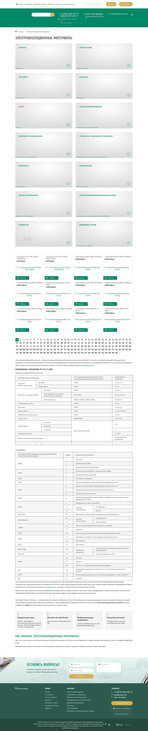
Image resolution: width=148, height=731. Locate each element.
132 (116, 349)
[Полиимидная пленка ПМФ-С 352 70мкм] (29, 320)
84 (68, 346)
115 (58, 349)
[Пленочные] (104, 86)
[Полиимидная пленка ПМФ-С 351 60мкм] (29, 294)
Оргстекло (70, 705)
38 (27, 343)
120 (75, 349)
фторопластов (89, 365)
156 (82, 353)
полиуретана (51, 587)
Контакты (58, 4)
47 (58, 343)
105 (24, 349)
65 (120, 343)
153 (72, 353)
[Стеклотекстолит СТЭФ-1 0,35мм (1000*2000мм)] (59, 268)
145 (44, 353)
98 (116, 346)
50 (68, 343)
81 (58, 346)
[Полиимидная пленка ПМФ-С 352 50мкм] (88, 294)
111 (44, 349)
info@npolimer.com (119, 14)
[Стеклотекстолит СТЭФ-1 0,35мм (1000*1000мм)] (29, 268)
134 (123, 349)
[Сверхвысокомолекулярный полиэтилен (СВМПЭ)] (104, 204)
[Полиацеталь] (43, 234)
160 (96, 353)
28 (109, 340)
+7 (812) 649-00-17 (69, 13)
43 (44, 343)
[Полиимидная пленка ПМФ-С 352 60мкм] (117, 294)
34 (130, 340)
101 (127, 346)
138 (20, 353)
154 (75, 353)
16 (68, 340)
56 (89, 343)
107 (31, 349)
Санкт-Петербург (94, 14)
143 (37, 353)
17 (72, 340)
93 (99, 346)
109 (37, 349)
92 (96, 346)
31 (120, 340)
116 (62, 349)
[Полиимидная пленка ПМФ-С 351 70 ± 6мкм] (59, 294)
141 (31, 353)
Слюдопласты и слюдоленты (76, 694)
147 (51, 353)
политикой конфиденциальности (105, 677)
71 (24, 346)
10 (48, 340)
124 (89, 349)
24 (96, 340)
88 (82, 346)
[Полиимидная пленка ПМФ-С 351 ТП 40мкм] (88, 320)
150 (61, 353)
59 (99, 343)
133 (120, 349)
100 (123, 346)
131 (113, 349)
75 (38, 346)
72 (27, 346)
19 (78, 340)
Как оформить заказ (51, 705)
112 (48, 349)
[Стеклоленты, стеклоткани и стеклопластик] (104, 145)
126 (96, 349)
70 (20, 346)
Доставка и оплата (40, 4)
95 (106, 346)
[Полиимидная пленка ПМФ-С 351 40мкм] (88, 268)
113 (51, 349)
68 (130, 343)
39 (31, 343)
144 (41, 353)
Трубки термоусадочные (75, 692)
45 (51, 343)
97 (113, 346)
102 (130, 346)
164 (109, 353)
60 (103, 343)
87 (79, 346)
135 (126, 349)
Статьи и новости (51, 697)
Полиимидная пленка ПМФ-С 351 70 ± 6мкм (58, 283)
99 (120, 346)
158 (89, 353)
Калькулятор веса (69, 4)
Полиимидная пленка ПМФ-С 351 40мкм (89, 256)
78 (48, 346)
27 (106, 340)
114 (55, 349)
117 (65, 349)
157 (85, 353)
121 (79, 349)
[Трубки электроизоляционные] (104, 115)
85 (72, 346)
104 (20, 349)
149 (58, 353)
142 (34, 353)
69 (17, 346)
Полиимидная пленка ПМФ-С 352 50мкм (88, 282)
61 (106, 343)
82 (62, 346)
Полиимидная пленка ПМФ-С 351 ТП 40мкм (87, 309)
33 (127, 340)
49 (65, 343)
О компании (28, 4)
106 (27, 349)
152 (68, 353)
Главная (47, 692)
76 (41, 346)
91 (92, 346)
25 (99, 340)
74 (34, 346)
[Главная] (16, 31)
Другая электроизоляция (75, 703)
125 (92, 349)
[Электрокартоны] (104, 175)
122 (82, 349)
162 (102, 353)
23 (92, 340)
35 (17, 343)
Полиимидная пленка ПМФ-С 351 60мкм (30, 282)
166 (116, 353)
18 (75, 340)
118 (68, 349)
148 (54, 353)
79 (51, 346)
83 (65, 346)
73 (31, 346)
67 (127, 343)
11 (51, 340)
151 (65, 353)
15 (65, 340)
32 (123, 340)
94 (103, 346)
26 (103, 340)
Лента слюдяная (72, 708)
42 (41, 343)
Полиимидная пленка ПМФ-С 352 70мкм (30, 308)
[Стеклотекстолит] (104, 56)
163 (106, 353)
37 (24, 343)
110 (41, 349)
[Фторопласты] (43, 175)
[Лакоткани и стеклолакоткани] (43, 145)
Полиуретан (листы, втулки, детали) (79, 700)
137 (17, 353)
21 (85, 340)
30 (116, 340)
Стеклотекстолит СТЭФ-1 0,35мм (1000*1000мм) (27, 257)
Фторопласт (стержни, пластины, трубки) (80, 711)
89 (86, 346)
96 (109, 346)
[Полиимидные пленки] (104, 234)
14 (61, 340)
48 (62, 343)
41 (37, 343)
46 (55, 343)
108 (34, 349)
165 (113, 353)
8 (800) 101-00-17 (69, 16)
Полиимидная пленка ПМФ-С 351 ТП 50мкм (116, 309)
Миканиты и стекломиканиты (77, 697)
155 (79, 353)
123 (85, 349)
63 (113, 343)
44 (48, 343)
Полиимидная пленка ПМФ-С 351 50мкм (118, 256)
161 (99, 353)
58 (96, 343)
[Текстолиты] (43, 86)
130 (109, 349)
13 (58, 340)
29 (113, 340)
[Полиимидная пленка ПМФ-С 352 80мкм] (59, 320)
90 (89, 346)
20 (82, 340)
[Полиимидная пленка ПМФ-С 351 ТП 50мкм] (117, 320)
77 (44, 346)
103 (17, 349)
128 (102, 349)
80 (55, 346)
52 (75, 343)
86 (75, 346)
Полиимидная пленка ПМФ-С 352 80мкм (59, 308)
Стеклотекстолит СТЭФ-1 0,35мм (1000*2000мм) (56, 257)
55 (86, 343)
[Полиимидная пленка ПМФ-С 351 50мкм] (117, 268)
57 (92, 343)
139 (24, 353)
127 (99, 349)
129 (106, 349)
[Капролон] (43, 56)
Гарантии (51, 4)
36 (20, 343)
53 (79, 343)
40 (34, 343)
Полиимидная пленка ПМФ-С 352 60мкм (118, 282)
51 (72, 343)
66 (123, 343)
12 (55, 340)
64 (116, 343)
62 (109, 343)
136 (130, 349)
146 (48, 353)
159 (92, 353)
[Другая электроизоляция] (43, 204)
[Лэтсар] (43, 115)
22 (89, 340)
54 (82, 343)
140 (27, 353)
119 (72, 349)
